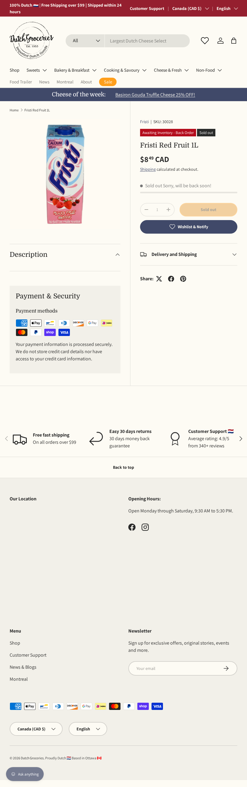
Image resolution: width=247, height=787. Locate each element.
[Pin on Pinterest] (183, 279)
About (86, 82)
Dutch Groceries (32, 758)
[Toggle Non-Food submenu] (219, 70)
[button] (233, 40)
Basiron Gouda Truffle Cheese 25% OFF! (155, 95)
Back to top (123, 467)
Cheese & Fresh (168, 70)
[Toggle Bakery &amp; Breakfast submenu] (94, 70)
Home (14, 110)
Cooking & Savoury (121, 70)
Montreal (65, 82)
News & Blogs (23, 667)
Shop (14, 70)
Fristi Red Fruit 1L (37, 110)
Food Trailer (21, 82)
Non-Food (205, 70)
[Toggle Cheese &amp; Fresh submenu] (186, 70)
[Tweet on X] (159, 279)
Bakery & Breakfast (71, 70)
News (44, 82)
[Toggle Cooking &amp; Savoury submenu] (144, 70)
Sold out (208, 209)
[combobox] (128, 40)
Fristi (144, 121)
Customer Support (147, 8)
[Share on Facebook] (171, 279)
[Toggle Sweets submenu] (44, 70)
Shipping (148, 169)
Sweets (33, 70)
